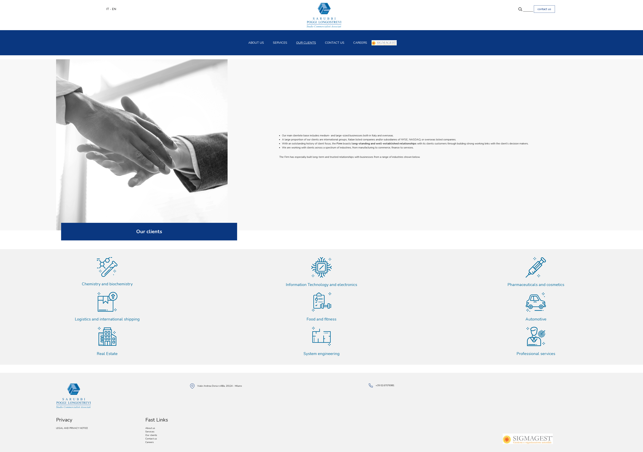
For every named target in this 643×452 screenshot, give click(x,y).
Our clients (306, 43)
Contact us (334, 43)
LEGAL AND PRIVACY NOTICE (72, 428)
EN (114, 9)
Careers (360, 43)
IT (107, 9)
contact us (544, 9)
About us (256, 43)
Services (280, 43)
